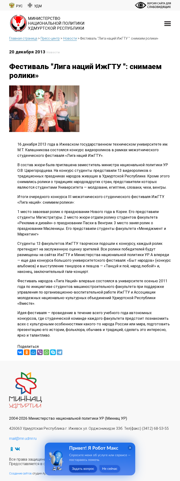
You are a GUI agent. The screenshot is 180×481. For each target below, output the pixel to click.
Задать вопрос (83, 468)
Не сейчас (109, 468)
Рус (19, 6)
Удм (38, 6)
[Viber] (40, 352)
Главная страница (23, 38)
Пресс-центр (50, 38)
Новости (70, 38)
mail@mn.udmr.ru (23, 438)
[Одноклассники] (27, 352)
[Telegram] (59, 352)
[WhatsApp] (46, 352)
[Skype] (53, 352)
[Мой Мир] (33, 352)
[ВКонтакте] (20, 352)
